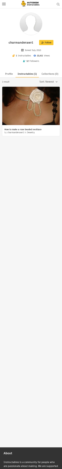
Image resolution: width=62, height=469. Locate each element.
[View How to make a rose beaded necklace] (31, 106)
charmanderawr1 (15, 132)
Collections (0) (50, 74)
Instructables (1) (27, 74)
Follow (48, 42)
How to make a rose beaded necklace (23, 129)
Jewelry (31, 132)
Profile (9, 74)
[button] (4, 4)
